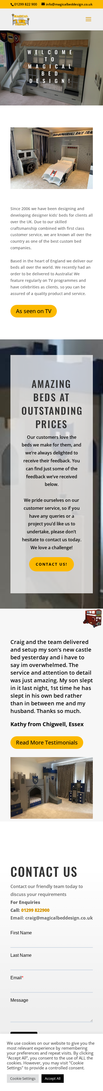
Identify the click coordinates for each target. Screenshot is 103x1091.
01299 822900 (35, 910)
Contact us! (51, 564)
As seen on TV (33, 311)
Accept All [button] (52, 1078)
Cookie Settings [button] (22, 1078)
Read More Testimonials (47, 742)
